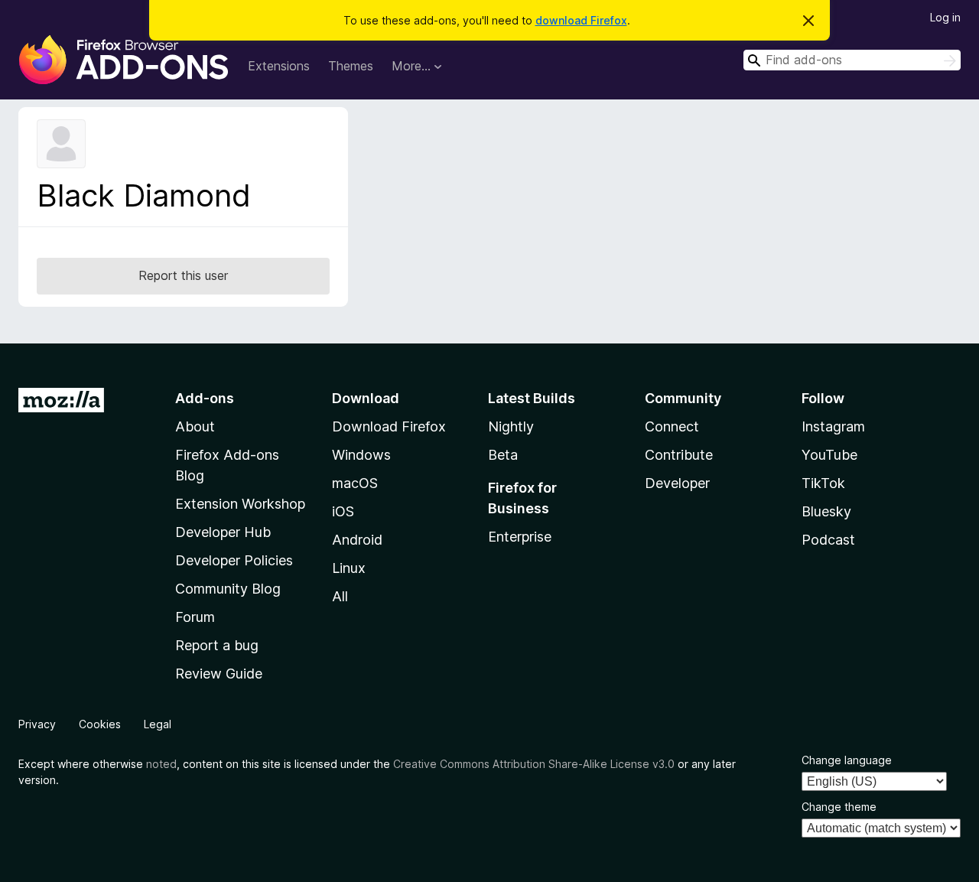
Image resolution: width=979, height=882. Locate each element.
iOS (343, 511)
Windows (361, 455)
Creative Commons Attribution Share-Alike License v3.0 (534, 763)
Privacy (37, 724)
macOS (355, 483)
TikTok (823, 483)
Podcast (828, 540)
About (195, 426)
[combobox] (852, 60)
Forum (195, 617)
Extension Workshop (240, 504)
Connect (672, 426)
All (340, 596)
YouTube (829, 455)
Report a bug (217, 645)
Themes (350, 65)
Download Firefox (389, 426)
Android (357, 540)
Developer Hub (223, 532)
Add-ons (204, 398)
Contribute (679, 455)
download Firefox (581, 20)
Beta (503, 455)
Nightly (511, 426)
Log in (945, 17)
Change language (847, 759)
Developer (677, 483)
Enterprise (519, 537)
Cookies (100, 724)
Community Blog (228, 589)
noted (161, 763)
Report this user (183, 275)
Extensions (279, 65)
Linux (349, 568)
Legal (157, 724)
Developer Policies (234, 560)
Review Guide (218, 674)
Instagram (833, 426)
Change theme (839, 806)
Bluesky (826, 511)
